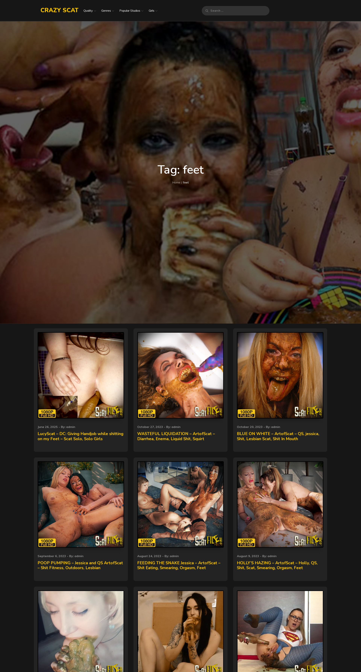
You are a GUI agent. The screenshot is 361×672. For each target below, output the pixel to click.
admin (70, 427)
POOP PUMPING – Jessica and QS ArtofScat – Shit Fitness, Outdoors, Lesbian (80, 565)
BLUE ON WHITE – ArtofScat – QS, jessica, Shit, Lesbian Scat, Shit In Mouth (278, 436)
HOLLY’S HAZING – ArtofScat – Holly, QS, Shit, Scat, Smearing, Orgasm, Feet (277, 565)
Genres (106, 10)
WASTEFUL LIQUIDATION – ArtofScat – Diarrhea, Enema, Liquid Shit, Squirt (176, 436)
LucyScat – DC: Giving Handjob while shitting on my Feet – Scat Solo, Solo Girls (80, 436)
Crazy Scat (59, 10)
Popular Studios (129, 10)
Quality (88, 10)
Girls (151, 10)
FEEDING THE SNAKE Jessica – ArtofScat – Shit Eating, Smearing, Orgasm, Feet (178, 565)
